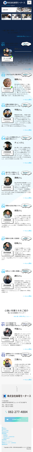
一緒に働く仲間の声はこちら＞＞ (22, 316)
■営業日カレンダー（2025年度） (9, 442)
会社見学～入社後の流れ (9, 436)
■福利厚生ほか (5, 432)
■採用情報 (4, 433)
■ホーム (3, 427)
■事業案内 (4, 429)
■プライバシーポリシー (7, 441)
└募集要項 (5, 435)
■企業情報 (4, 439)
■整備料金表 (4, 444)
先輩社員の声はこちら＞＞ (24, 36)
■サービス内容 (5, 430)
